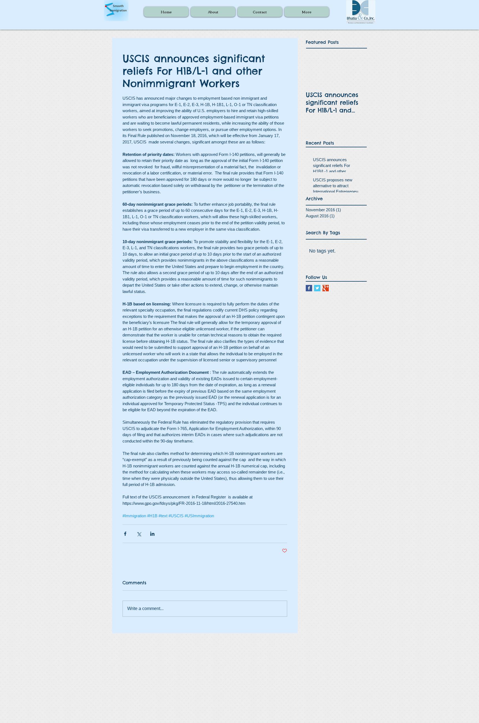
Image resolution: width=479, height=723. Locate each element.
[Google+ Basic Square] (325, 288)
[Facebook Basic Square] (309, 288)
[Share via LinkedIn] (152, 533)
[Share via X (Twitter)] (138, 533)
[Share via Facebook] (125, 533)
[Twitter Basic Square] (317, 288)
